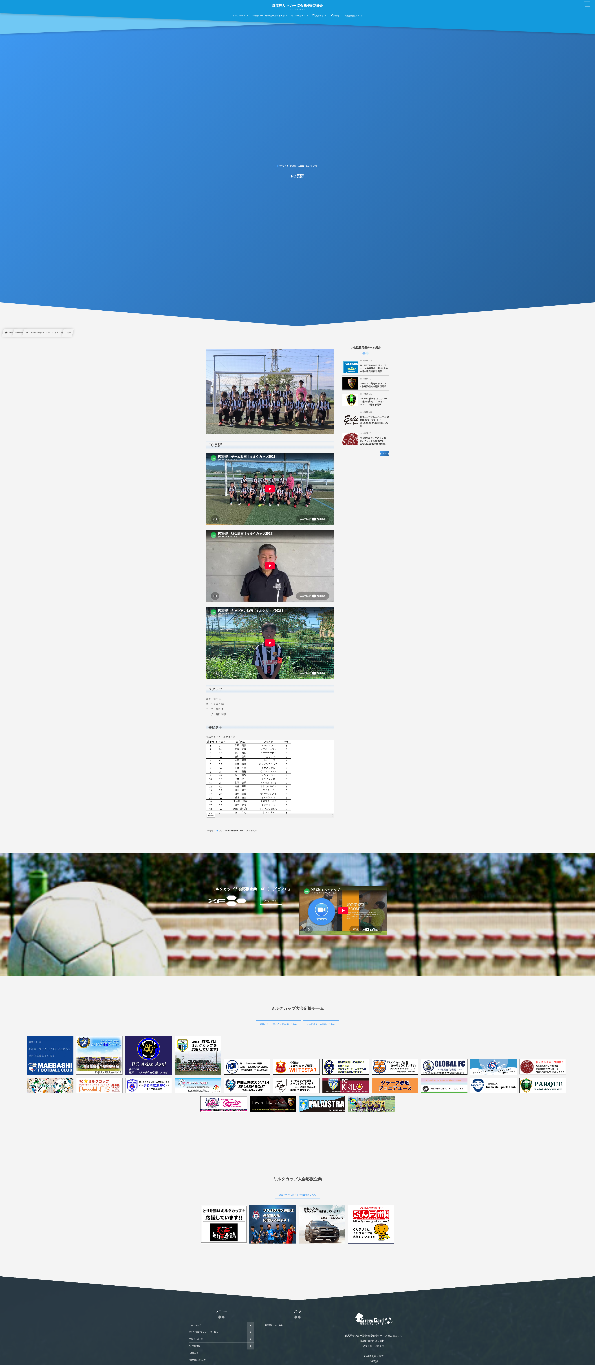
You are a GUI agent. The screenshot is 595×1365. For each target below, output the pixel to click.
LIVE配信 (373, 1361)
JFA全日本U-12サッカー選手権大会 (204, 1332)
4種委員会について (197, 1360)
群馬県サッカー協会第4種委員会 (297, 5)
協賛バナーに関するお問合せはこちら (278, 1024)
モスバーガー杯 (196, 1339)
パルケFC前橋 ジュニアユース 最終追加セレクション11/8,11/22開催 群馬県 (373, 401)
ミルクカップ (195, 1325)
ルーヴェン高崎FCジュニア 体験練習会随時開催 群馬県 (373, 385)
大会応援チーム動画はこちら (321, 1024)
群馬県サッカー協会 (274, 1325)
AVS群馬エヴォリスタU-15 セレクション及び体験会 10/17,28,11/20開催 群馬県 (373, 441)
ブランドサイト (271, 901)
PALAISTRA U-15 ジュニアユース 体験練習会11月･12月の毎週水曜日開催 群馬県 (374, 368)
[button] (587, 4)
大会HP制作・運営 (374, 1356)
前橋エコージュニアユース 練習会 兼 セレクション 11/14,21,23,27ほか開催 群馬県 (374, 421)
